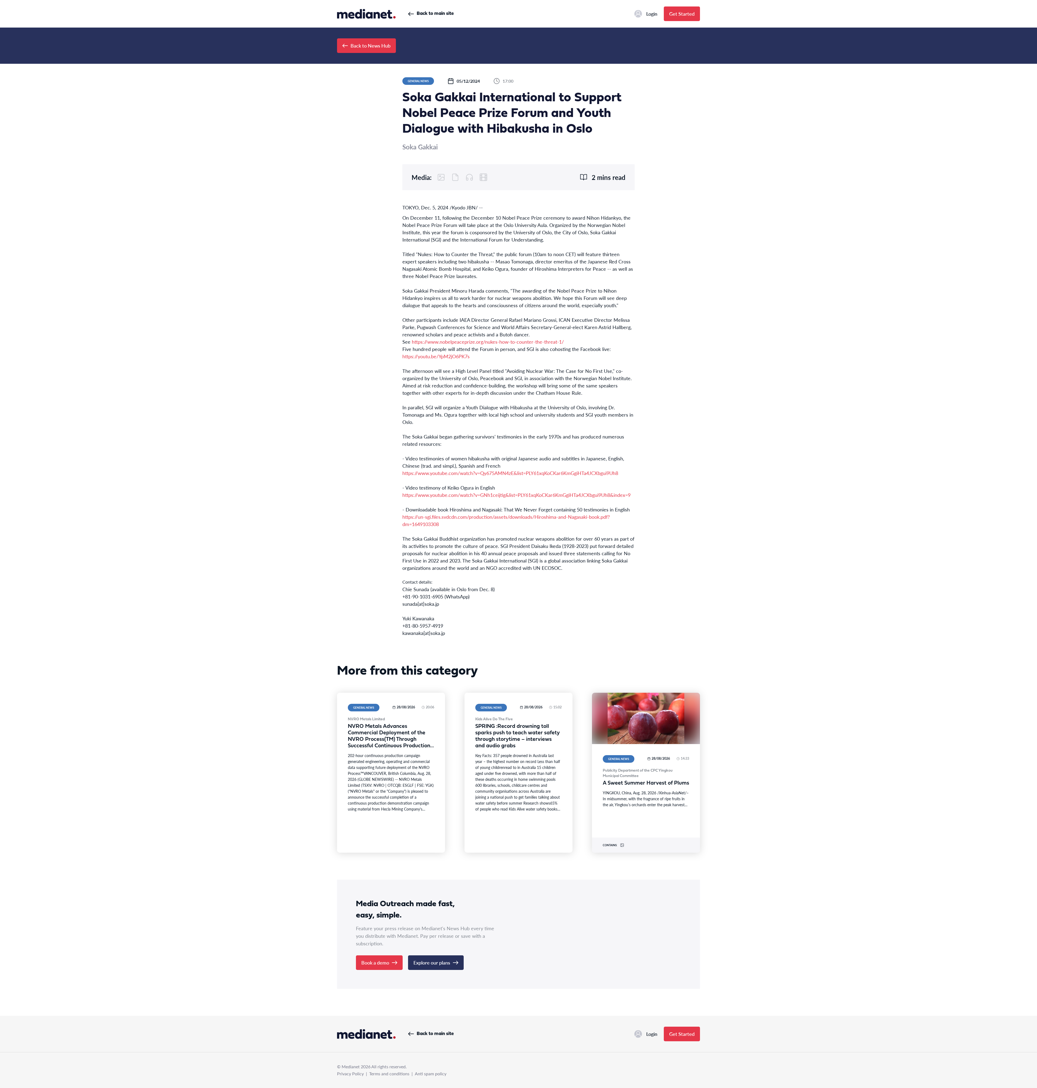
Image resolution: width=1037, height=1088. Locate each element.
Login (651, 13)
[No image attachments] (441, 177)
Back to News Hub (370, 45)
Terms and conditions (389, 1073)
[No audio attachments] (469, 177)
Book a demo (375, 962)
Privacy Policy (350, 1073)
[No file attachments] (455, 177)
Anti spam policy (430, 1073)
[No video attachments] (483, 177)
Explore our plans (431, 962)
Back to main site (435, 13)
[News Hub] (366, 13)
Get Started (682, 13)
